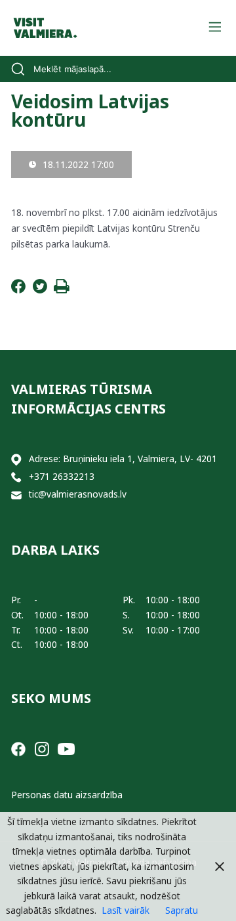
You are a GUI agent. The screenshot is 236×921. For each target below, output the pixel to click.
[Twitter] (40, 290)
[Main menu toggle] (214, 28)
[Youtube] (66, 748)
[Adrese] (16, 459)
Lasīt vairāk (125, 910)
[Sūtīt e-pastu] (16, 494)
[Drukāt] (61, 290)
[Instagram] (42, 748)
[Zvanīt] (16, 476)
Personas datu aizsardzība (67, 794)
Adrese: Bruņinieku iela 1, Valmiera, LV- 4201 (123, 458)
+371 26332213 (61, 476)
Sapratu (181, 910)
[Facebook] (18, 290)
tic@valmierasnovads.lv (78, 494)
